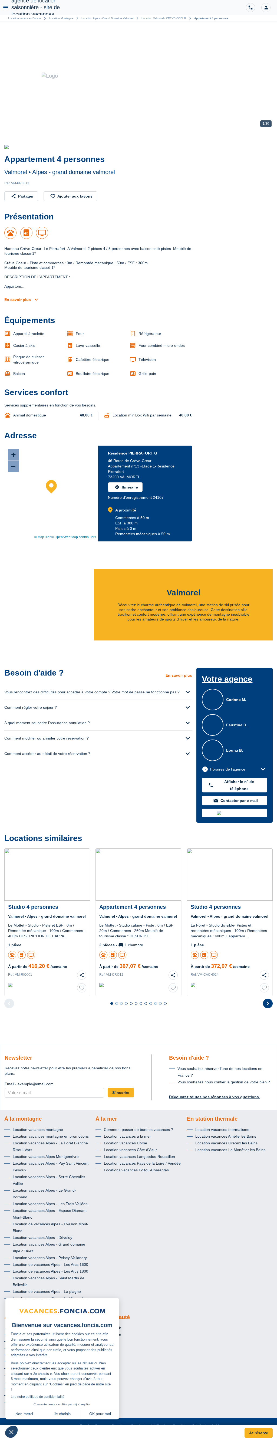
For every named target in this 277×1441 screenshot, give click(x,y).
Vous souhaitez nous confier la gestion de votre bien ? (223, 1082)
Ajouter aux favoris (75, 196)
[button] (266, 7)
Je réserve (258, 1433)
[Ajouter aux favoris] (81, 987)
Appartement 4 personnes (211, 18)
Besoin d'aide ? (189, 1058)
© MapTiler (42, 537)
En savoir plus (17, 299)
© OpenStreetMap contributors (73, 537)
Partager (26, 196)
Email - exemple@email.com (29, 1084)
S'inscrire (120, 1092)
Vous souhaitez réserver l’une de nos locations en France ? (219, 1071)
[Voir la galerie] (138, 76)
